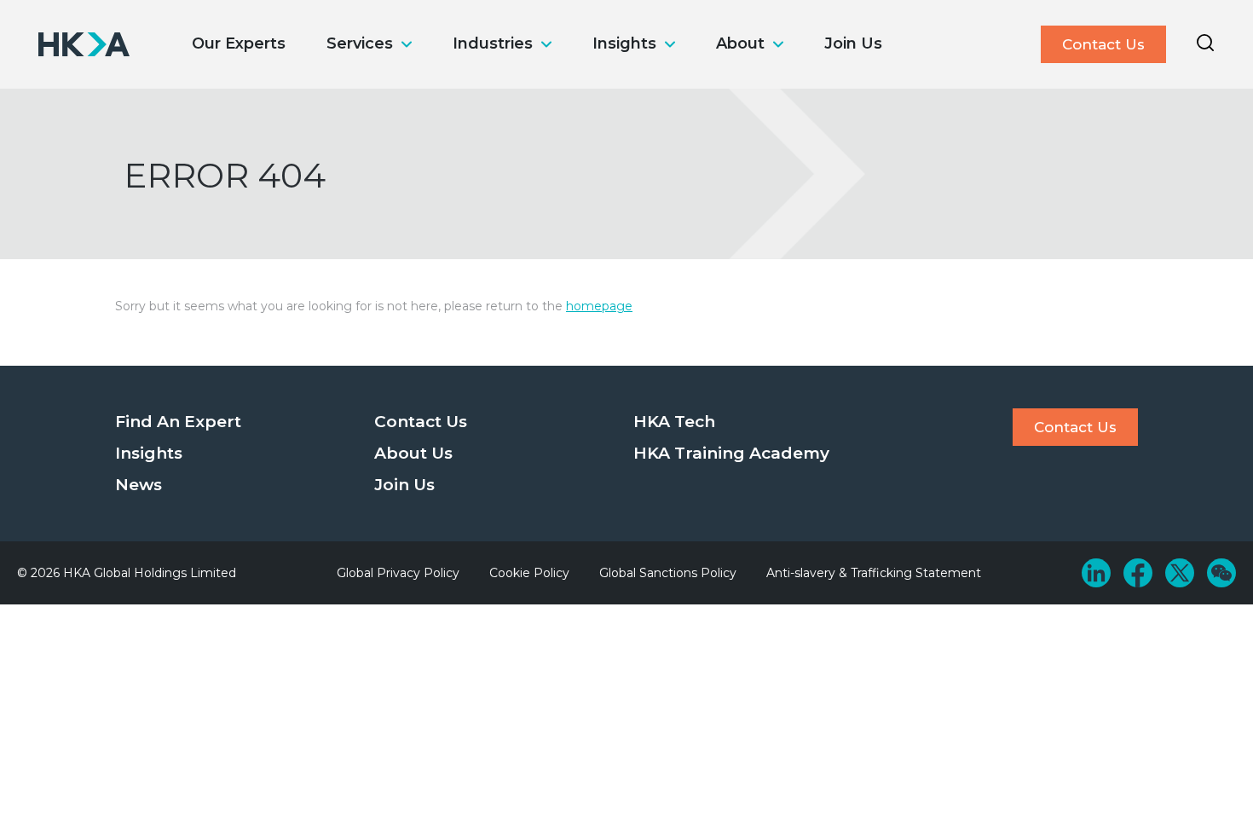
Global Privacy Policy (398, 573)
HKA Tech (674, 421)
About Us (413, 453)
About (740, 43)
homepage (599, 306)
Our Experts (239, 43)
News (138, 484)
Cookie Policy (529, 573)
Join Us (853, 43)
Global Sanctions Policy (667, 573)
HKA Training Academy (731, 453)
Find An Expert (178, 421)
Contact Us (1103, 44)
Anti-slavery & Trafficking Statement (873, 573)
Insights (624, 43)
